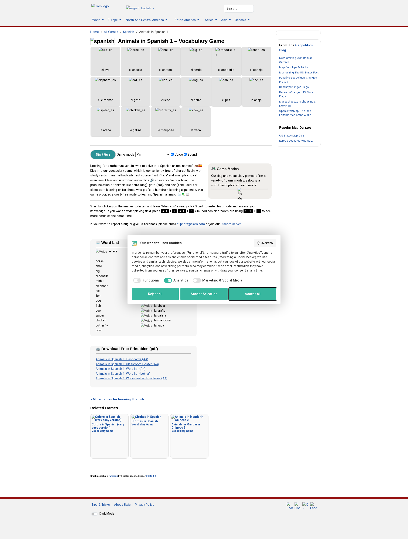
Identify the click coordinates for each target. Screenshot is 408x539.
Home (94, 32)
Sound (192, 154)
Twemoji (113, 476)
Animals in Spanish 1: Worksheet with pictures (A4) (131, 378)
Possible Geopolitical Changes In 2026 (298, 79)
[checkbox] (146, 280)
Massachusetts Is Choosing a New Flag (297, 103)
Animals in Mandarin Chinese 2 (185, 427)
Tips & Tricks (100, 505)
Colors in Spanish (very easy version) (108, 427)
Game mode (126, 154)
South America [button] (186, 20)
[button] (142, 9)
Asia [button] (224, 20)
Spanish (128, 32)
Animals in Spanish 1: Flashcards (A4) (122, 359)
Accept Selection (204, 294)
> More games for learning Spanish (117, 399)
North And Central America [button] (145, 20)
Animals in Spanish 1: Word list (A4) (120, 369)
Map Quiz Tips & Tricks (293, 67)
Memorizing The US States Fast (299, 72)
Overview (267, 243)
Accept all (253, 294)
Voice (178, 154)
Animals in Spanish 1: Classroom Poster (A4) (127, 364)
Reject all (155, 294)
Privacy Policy (144, 505)
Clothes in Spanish (145, 422)
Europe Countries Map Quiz (296, 140)
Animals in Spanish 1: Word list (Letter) (123, 374)
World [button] (96, 20)
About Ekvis (122, 505)
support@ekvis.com (191, 224)
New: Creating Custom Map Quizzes (296, 60)
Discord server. (231, 224)
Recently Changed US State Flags (296, 94)
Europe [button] (113, 20)
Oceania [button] (241, 20)
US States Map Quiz (291, 135)
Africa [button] (209, 20)
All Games (111, 32)
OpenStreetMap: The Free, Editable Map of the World (295, 113)
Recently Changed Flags (294, 87)
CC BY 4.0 (151, 476)
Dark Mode (106, 513)
